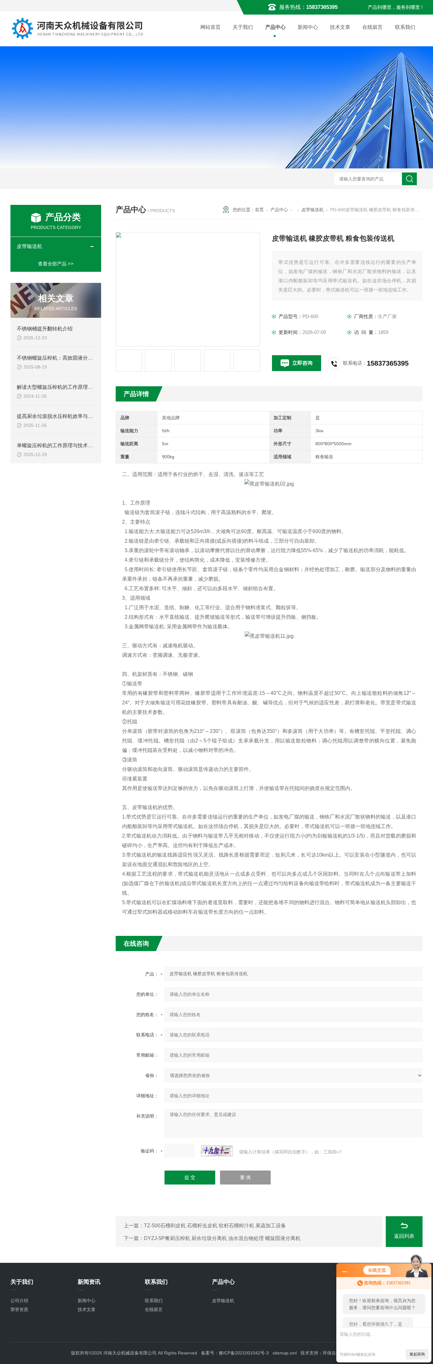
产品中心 (275, 27)
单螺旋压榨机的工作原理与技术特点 (57, 445)
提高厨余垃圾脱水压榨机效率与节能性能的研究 (70, 416)
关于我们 (243, 27)
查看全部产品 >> (56, 263)
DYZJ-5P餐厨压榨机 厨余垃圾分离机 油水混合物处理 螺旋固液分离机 (222, 1238)
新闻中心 (308, 27)
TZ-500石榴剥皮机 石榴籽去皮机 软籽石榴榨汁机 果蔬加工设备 (215, 1225)
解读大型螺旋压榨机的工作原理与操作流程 (65, 387)
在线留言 (372, 27)
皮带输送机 (312, 209)
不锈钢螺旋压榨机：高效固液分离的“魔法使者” (69, 358)
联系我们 (405, 27)
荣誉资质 (19, 1309)
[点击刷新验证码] (217, 1150)
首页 (259, 209)
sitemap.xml (285, 1352)
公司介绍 (19, 1300)
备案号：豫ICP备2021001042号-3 (235, 1352)
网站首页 (210, 27)
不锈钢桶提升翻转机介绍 (45, 328)
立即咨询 (302, 363)
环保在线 (331, 1352)
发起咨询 (417, 1354)
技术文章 (340, 27)
